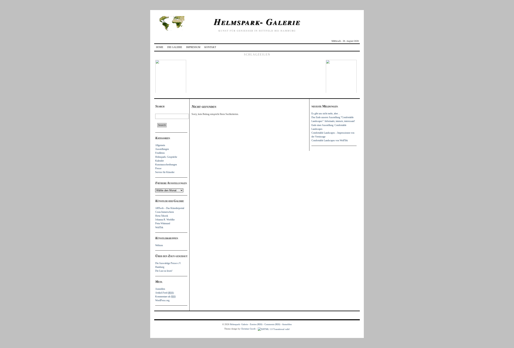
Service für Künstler (164, 172)
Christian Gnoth (248, 329)
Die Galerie (174, 47)
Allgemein (160, 145)
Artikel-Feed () (164, 292)
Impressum (193, 47)
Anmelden (160, 289)
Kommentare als (165, 296)
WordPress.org (162, 300)
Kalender (159, 160)
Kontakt (210, 47)
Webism (159, 245)
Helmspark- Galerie (257, 21)
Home (159, 47)
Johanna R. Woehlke (165, 219)
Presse (158, 168)
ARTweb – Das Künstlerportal (169, 208)
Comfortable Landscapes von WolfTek (329, 140)
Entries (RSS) (256, 324)
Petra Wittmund (162, 223)
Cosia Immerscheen (164, 212)
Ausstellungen (162, 149)
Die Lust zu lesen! (163, 270)
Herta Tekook (161, 215)
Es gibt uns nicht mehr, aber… (325, 113)
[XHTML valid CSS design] (274, 329)
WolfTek (159, 227)
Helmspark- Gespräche (166, 157)
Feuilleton (160, 152)
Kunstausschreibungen (166, 164)
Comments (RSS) (272, 324)
